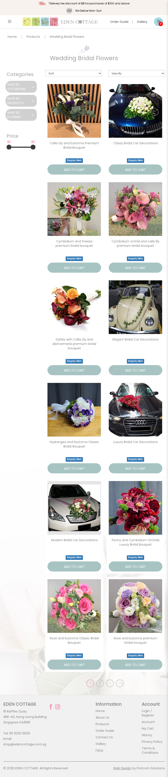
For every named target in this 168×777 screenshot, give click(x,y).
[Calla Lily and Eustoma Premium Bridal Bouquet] (74, 111)
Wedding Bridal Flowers (67, 36)
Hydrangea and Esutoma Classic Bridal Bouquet (74, 444)
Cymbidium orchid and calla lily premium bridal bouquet (135, 243)
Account (148, 722)
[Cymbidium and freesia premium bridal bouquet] (74, 209)
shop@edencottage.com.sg (24, 744)
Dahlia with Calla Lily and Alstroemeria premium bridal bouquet (74, 343)
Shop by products (15, 100)
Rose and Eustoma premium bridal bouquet (135, 640)
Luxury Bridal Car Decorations (135, 442)
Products (33, 36)
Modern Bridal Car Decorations (74, 540)
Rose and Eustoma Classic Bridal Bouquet (74, 640)
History (147, 735)
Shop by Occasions (16, 86)
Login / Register (148, 713)
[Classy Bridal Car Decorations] (135, 111)
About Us (102, 717)
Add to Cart (74, 170)
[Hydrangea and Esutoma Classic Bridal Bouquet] (74, 410)
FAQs (99, 750)
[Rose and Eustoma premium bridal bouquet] (135, 606)
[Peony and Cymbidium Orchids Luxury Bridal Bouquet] (135, 508)
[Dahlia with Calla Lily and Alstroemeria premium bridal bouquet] (74, 307)
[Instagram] (57, 706)
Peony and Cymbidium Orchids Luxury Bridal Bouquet (135, 542)
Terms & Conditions (150, 750)
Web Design (122, 768)
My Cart (148, 728)
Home (12, 36)
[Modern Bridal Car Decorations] (74, 508)
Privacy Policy (152, 741)
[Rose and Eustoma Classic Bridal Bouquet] (74, 606)
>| (120, 683)
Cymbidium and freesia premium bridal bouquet (74, 243)
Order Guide (119, 22)
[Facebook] (50, 707)
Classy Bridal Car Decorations (135, 143)
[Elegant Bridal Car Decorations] (135, 307)
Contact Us (104, 737)
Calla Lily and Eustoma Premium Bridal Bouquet (74, 145)
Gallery (142, 22)
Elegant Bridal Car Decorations (135, 339)
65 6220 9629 (19, 733)
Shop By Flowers (14, 114)
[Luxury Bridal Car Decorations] (135, 410)
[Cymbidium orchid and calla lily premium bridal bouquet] (135, 209)
